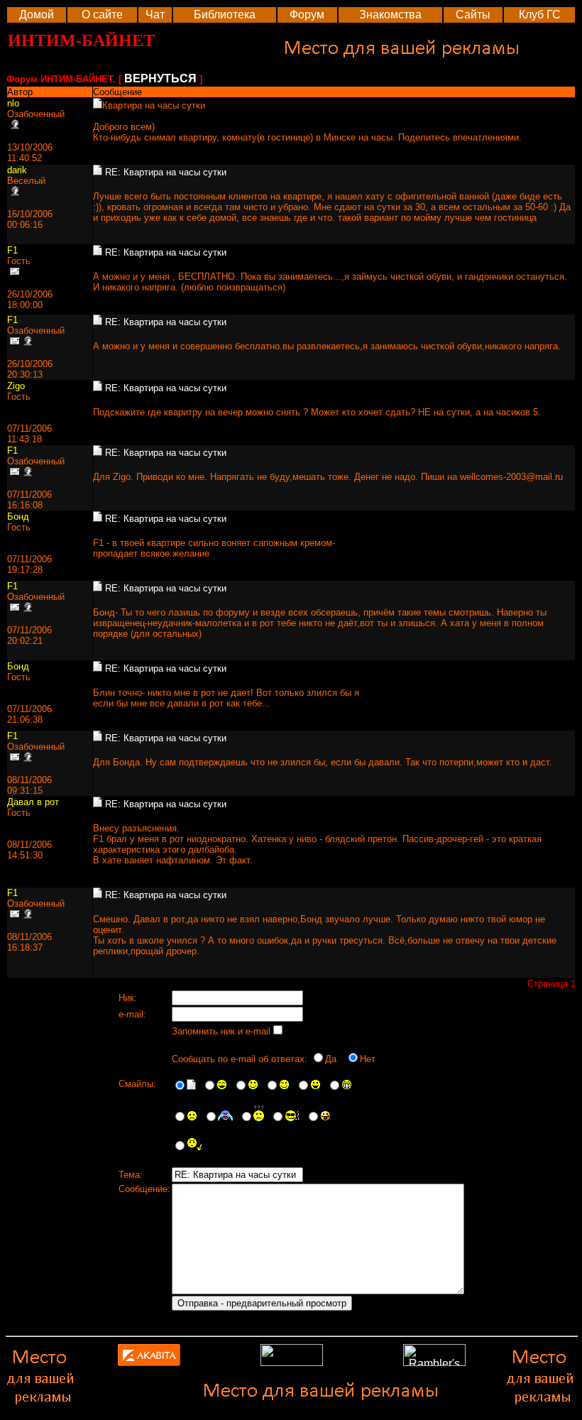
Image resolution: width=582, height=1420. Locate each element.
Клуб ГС (540, 15)
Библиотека (225, 15)
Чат (155, 15)
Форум (307, 15)
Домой (36, 15)
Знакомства (390, 15)
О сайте (102, 15)
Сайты (473, 15)
